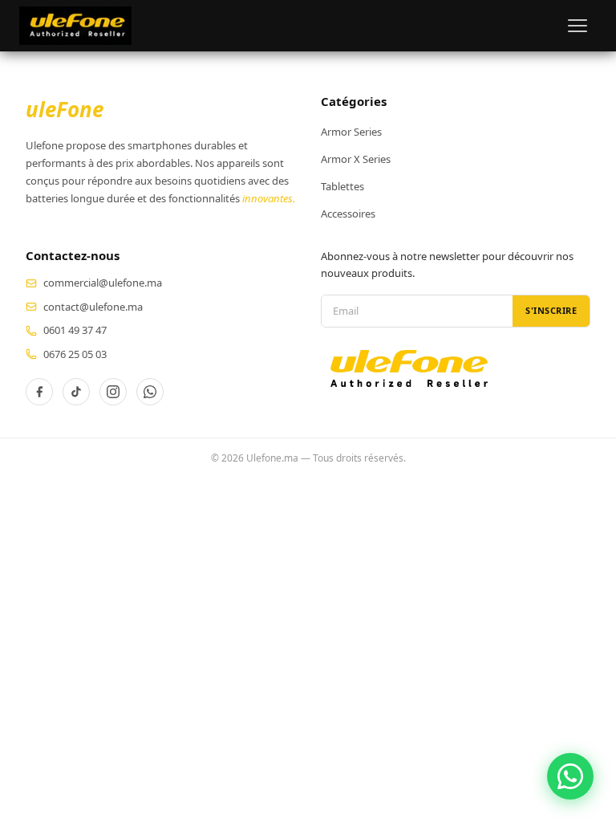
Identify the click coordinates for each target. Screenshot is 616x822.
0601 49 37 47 (75, 330)
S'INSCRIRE (551, 310)
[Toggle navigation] (577, 25)
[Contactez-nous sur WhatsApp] (570, 776)
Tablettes (342, 186)
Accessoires (348, 213)
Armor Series (351, 131)
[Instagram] (113, 391)
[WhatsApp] (150, 391)
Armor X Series (356, 159)
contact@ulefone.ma (93, 306)
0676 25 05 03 (75, 354)
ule (64, 109)
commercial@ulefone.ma (102, 282)
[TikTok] (76, 391)
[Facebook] (39, 391)
